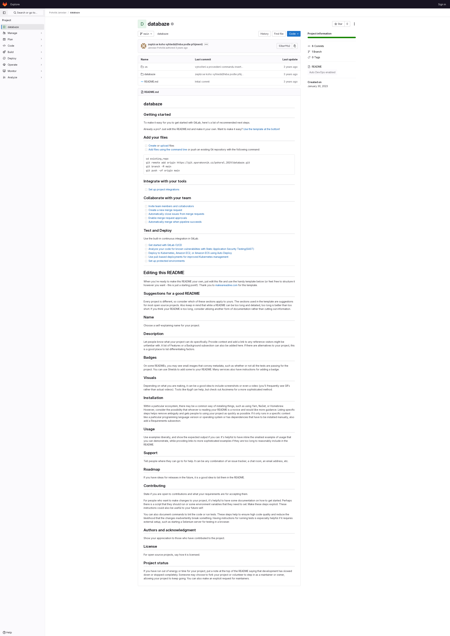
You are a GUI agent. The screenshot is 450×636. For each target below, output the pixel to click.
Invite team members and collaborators (171, 206)
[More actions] (354, 24)
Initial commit (202, 81)
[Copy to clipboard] (290, 158)
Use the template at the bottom (261, 129)
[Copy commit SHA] (295, 46)
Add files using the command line (168, 149)
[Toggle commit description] (206, 44)
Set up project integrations (164, 189)
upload (164, 145)
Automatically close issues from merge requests (176, 213)
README (317, 66)
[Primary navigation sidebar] (4, 12)
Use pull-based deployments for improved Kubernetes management (188, 256)
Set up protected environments (167, 260)
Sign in (442, 4)
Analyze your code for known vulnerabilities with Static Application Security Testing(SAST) (201, 248)
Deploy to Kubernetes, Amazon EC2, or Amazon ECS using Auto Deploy (190, 252)
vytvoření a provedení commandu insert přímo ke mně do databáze (219, 66)
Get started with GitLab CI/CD (165, 244)
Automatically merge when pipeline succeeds (175, 221)
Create (152, 145)
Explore (15, 4)
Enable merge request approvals (168, 217)
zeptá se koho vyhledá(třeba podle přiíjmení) (175, 44)
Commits (318, 46)
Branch (317, 51)
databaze (162, 33)
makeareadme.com (226, 285)
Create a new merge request (165, 209)
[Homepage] (5, 4)
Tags (316, 57)
